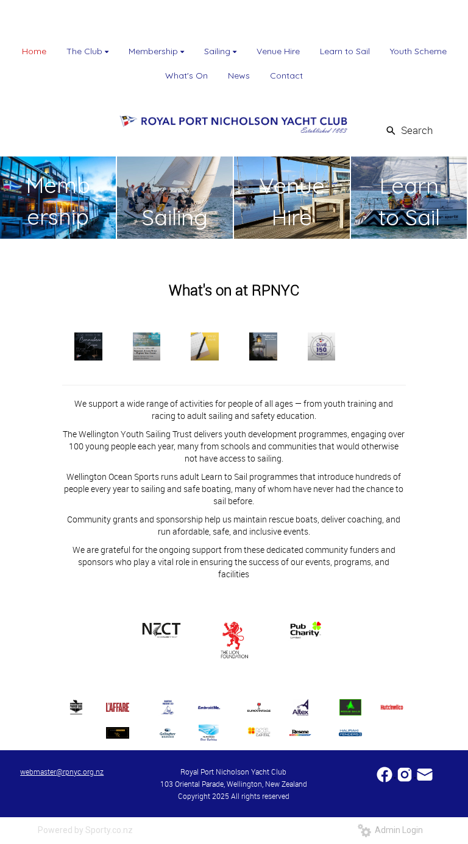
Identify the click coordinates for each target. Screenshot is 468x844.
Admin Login (397, 830)
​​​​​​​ (425, 773)
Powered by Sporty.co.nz (85, 830)
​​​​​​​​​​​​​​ (385, 773)
